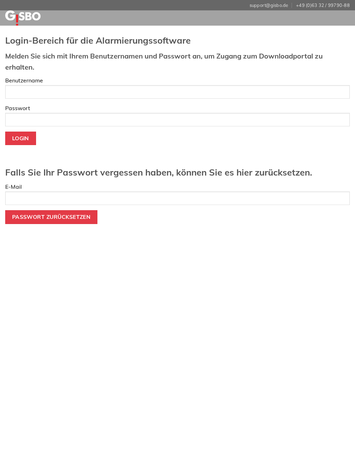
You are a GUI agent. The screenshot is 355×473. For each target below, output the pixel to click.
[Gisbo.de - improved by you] (34, 18)
